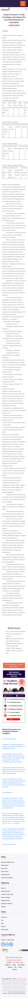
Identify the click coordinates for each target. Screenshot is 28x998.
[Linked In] (11, 944)
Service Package (5, 897)
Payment (10, 993)
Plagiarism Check (5, 900)
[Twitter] (7, 944)
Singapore (7, 965)
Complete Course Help (7, 894)
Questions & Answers (6, 903)
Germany (14, 969)
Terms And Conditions (7, 877)
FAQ (2, 920)
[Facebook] (3, 944)
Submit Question (5, 891)
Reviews (3, 926)
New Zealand (21, 965)
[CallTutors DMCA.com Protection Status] (23, 950)
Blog (2, 923)
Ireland (20, 967)
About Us (3, 888)
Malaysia (10, 967)
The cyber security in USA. (9, 844)
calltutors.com (21, 979)
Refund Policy (5, 865)
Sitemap (3, 906)
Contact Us (4, 917)
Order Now (23, 3)
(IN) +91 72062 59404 (8, 940)
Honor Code (4, 868)
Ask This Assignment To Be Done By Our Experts (14, 665)
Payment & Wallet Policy (7, 862)
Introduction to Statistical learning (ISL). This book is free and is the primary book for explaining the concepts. (13, 746)
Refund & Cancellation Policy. (19, 993)
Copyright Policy (5, 874)
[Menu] (26, 9)
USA (18, 962)
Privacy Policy (5, 871)
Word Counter (4, 929)
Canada (14, 965)
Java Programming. (7, 792)
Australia (9, 962)
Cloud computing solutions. (9, 739)
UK (14, 962)
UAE (22, 962)
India (15, 967)
